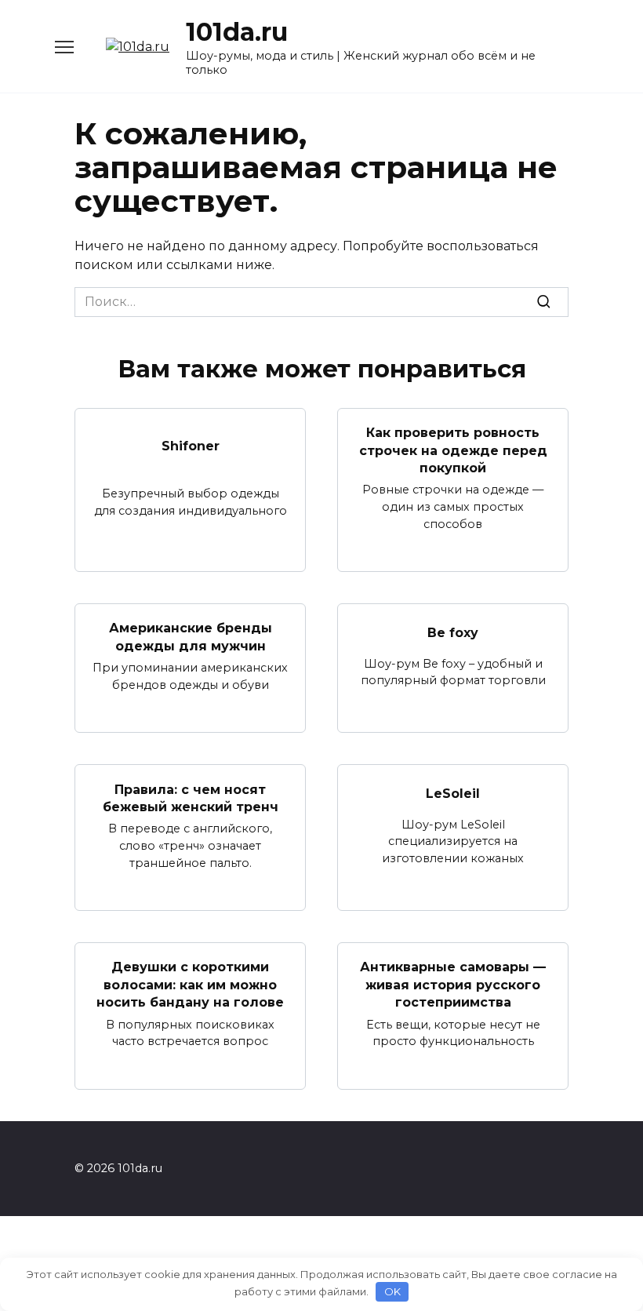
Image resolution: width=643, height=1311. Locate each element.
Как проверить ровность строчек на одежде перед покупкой (453, 450)
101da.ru (237, 31)
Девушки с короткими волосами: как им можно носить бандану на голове (190, 985)
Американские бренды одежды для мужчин (190, 637)
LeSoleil (453, 793)
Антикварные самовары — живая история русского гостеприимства (453, 985)
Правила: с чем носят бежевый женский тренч (190, 797)
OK (392, 1291)
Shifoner (191, 445)
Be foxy (452, 632)
